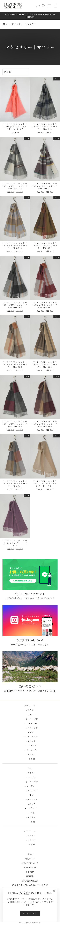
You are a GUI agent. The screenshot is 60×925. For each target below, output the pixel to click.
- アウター (30, 710)
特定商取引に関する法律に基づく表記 (30, 885)
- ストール (30, 840)
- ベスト (30, 812)
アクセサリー (30, 831)
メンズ (30, 768)
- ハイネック (30, 745)
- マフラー (30, 835)
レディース (30, 705)
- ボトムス (30, 754)
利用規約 (30, 876)
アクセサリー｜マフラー (24, 23)
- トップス (30, 714)
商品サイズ (30, 858)
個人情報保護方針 (30, 880)
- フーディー (30, 723)
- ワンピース (30, 749)
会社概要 (30, 871)
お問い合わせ (30, 867)
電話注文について (30, 863)
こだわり (30, 854)
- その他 (30, 758)
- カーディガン (30, 718)
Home (6, 23)
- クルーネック (30, 736)
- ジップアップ (30, 727)
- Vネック (30, 741)
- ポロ (30, 732)
